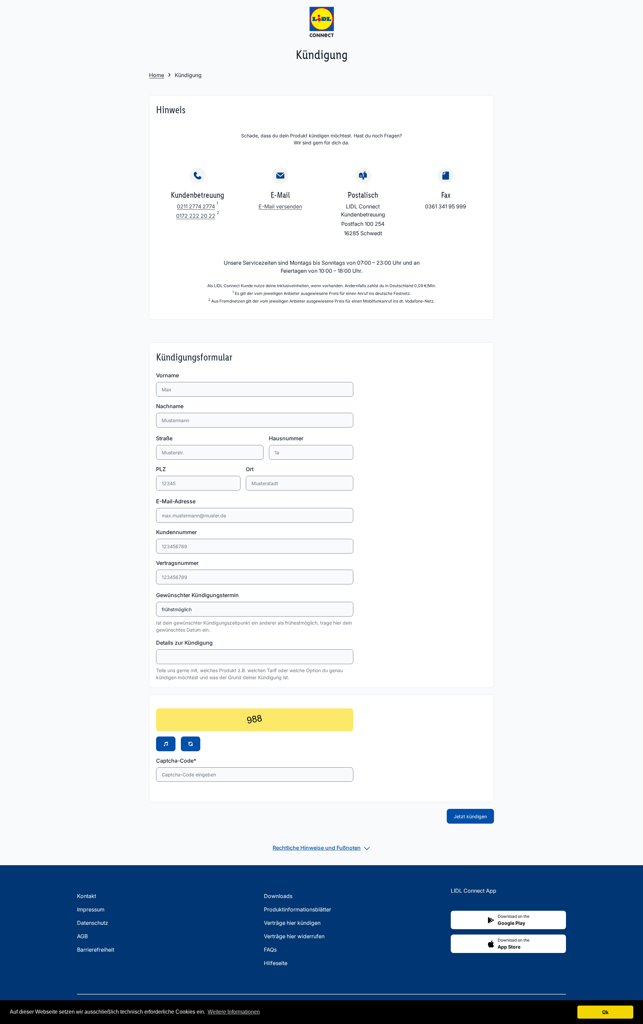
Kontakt (86, 896)
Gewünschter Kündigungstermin (197, 595)
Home (156, 75)
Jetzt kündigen (470, 816)
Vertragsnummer (177, 563)
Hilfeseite (275, 963)
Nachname (170, 406)
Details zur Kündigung (184, 642)
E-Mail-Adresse (176, 501)
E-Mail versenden (280, 206)
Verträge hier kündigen (292, 922)
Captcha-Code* (176, 760)
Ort (250, 469)
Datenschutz (92, 922)
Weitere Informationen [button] (234, 1012)
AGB (82, 936)
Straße (164, 438)
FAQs (270, 949)
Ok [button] (605, 1012)
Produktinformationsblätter (297, 909)
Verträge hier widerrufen (294, 936)
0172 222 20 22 (195, 215)
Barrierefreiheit (95, 949)
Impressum (90, 909)
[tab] (321, 847)
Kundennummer (176, 532)
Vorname (167, 375)
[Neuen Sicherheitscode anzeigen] (190, 744)
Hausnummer (286, 438)
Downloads (278, 896)
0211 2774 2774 (196, 206)
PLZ (161, 469)
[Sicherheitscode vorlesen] (165, 744)
